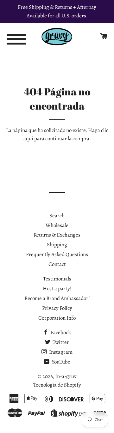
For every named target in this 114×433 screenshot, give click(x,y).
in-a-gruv (66, 376)
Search (57, 215)
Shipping (57, 244)
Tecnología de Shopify (57, 384)
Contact (57, 264)
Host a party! (57, 288)
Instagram (60, 352)
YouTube (60, 361)
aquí (28, 138)
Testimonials (57, 278)
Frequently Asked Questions (57, 254)
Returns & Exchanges (57, 234)
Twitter (60, 342)
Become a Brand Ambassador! (57, 298)
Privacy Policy (57, 308)
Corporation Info (57, 318)
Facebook (60, 332)
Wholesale (57, 225)
